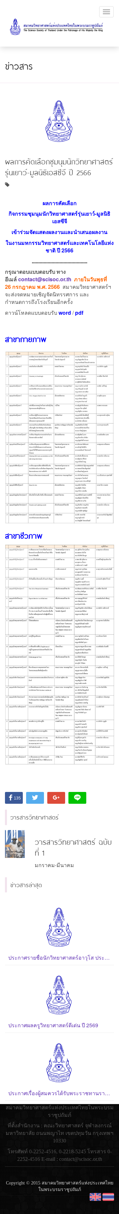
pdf (79, 312)
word (65, 312)
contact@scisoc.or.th (44, 279)
